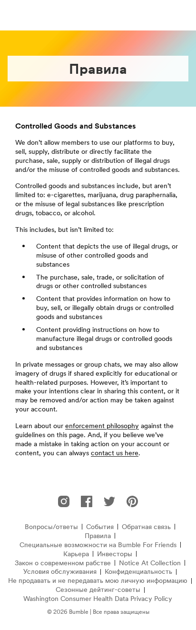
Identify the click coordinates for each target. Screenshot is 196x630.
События (100, 526)
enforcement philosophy (102, 425)
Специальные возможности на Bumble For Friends (98, 545)
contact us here (114, 453)
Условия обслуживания (60, 571)
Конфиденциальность (138, 571)
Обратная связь (146, 526)
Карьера (76, 554)
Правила (98, 535)
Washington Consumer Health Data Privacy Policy (97, 598)
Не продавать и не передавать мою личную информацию (97, 580)
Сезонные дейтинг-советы (98, 589)
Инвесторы (114, 554)
